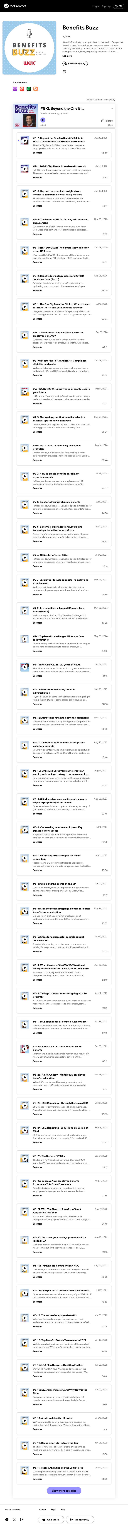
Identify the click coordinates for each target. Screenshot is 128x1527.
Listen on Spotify (76, 63)
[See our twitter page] (14, 1519)
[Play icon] (42, 120)
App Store (53, 1519)
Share (109, 120)
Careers (42, 1509)
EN (120, 6)
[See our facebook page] (7, 1519)
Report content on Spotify (101, 99)
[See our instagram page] (22, 1519)
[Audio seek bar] (76, 128)
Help (63, 1509)
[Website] (64, 72)
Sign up (106, 6)
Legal (53, 1509)
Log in (95, 6)
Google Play (82, 1519)
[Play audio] (112, 108)
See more (67, 55)
